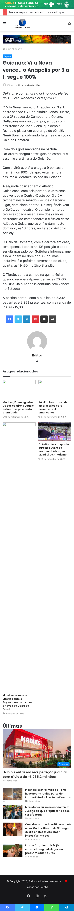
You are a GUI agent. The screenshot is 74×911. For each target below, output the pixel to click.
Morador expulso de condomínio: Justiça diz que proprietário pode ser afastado (47, 810)
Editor (10, 85)
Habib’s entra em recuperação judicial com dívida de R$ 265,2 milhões (35, 774)
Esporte (17, 48)
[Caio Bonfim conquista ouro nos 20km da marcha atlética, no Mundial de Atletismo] (54, 431)
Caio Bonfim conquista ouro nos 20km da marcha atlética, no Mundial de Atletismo (53, 449)
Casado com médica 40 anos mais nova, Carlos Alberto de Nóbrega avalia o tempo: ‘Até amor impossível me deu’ (48, 830)
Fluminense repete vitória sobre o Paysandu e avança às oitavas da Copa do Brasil (17, 702)
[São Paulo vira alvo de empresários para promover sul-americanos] (54, 389)
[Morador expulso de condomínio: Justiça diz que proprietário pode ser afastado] (12, 812)
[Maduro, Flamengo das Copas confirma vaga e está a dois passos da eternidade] (19, 389)
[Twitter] (18, 319)
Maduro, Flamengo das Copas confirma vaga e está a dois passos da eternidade (18, 407)
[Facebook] (9, 319)
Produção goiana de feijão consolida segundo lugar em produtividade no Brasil (44, 849)
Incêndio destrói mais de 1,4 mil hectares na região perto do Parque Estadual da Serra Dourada (48, 793)
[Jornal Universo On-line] (22, 23)
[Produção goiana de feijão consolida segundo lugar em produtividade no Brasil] (12, 850)
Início (8, 48)
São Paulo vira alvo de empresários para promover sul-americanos (53, 407)
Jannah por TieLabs (37, 886)
